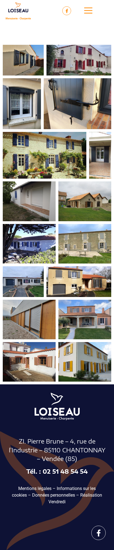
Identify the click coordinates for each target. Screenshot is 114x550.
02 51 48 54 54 (65, 471)
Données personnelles (53, 495)
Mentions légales (34, 488)
